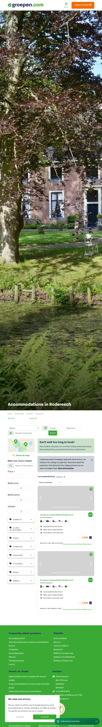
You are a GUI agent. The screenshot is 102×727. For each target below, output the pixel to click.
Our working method (17, 638)
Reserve (12, 646)
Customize (20, 717)
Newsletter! (58, 649)
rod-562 (33, 418)
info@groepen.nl (61, 699)
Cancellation (13, 649)
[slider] (21, 476)
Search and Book (60, 638)
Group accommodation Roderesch (77, 544)
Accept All (45, 717)
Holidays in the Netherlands (64, 657)
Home (10, 414)
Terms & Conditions (61, 646)
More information (66, 468)
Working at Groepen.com (63, 660)
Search (53, 433)
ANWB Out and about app (63, 653)
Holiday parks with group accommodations (25, 691)
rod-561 (11, 418)
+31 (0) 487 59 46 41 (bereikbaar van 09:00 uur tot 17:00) (68, 693)
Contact (12, 664)
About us (56, 642)
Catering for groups (16, 660)
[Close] (92, 460)
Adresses (12, 657)
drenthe (30, 414)
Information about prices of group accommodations (29, 642)
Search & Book (82, 5)
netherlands (19, 414)
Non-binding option (16, 653)
